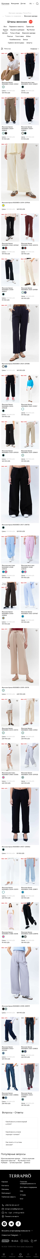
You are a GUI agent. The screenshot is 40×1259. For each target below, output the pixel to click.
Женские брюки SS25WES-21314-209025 (29, 773)
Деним (5, 33)
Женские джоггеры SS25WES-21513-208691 (29, 83)
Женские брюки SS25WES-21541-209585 (16, 364)
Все (5, 26)
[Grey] (22, 777)
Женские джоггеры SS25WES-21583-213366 (10, 773)
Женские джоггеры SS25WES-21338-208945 (8, 567)
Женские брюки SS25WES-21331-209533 (10, 451)
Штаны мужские (16, 1162)
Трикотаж (30, 26)
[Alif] (34, 1240)
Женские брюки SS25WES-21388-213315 (10, 933)
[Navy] (25, 292)
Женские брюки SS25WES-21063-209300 (8, 1048)
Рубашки (4, 1162)
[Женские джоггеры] (29, 66)
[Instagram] (4, 1223)
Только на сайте (4, 584)
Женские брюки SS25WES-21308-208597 (8, 289)
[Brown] (3, 618)
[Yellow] (3, 205)
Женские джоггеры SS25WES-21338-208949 (27, 567)
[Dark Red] (6, 248)
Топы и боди (15, 33)
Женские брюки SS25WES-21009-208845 (8, 128)
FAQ (21, 1191)
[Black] (22, 87)
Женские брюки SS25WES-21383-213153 (29, 729)
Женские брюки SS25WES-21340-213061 (10, 83)
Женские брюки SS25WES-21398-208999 (16, 1006)
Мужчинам (5, 3)
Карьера (5, 1182)
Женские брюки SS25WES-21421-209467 (29, 612)
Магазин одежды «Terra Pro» (20, 13)
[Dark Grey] (22, 1099)
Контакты (5, 1185)
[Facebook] (18, 1223)
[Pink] (6, 571)
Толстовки (19, 36)
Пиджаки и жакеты (16, 26)
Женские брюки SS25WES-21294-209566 (16, 202)
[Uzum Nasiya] (24, 1240)
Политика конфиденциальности (28, 1182)
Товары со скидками (13, 16)
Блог (21, 1199)
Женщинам (15, 3)
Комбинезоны (15, 39)
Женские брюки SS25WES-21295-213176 (15, 687)
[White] (22, 409)
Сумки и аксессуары (16, 43)
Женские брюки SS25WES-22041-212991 (10, 888)
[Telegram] (11, 1223)
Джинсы (27, 1162)
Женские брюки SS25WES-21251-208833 (29, 1047)
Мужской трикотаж (8, 1160)
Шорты (29, 43)
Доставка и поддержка (28, 1187)
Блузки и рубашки (17, 30)
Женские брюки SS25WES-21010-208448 (8, 406)
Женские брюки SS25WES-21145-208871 (29, 888)
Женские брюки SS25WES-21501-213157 (29, 405)
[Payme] (5, 1241)
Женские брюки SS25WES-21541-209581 (29, 289)
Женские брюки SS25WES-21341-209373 (29, 244)
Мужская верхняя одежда (10, 1158)
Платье (10, 36)
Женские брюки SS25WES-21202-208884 (27, 1094)
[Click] (15, 1241)
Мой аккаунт (6, 1193)
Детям (23, 3)
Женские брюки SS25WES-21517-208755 (16, 525)
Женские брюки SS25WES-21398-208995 (29, 933)
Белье (25, 39)
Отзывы (23, 1195)
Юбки (28, 36)
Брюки (5, 30)
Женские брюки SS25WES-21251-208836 (10, 1094)
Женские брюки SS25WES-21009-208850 (27, 128)
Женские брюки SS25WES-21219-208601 (29, 451)
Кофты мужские (28, 1158)
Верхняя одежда (28, 33)
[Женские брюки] (10, 66)
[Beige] (3, 87)
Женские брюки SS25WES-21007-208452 (16, 847)
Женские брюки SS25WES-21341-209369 (10, 244)
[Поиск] (37, 3)
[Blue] (3, 571)
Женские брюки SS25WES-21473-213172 (10, 729)
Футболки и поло (24, 1160)
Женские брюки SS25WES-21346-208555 (8, 613)
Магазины (5, 1189)
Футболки (31, 30)
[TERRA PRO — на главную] (20, 1175)
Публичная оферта (8, 1197)
